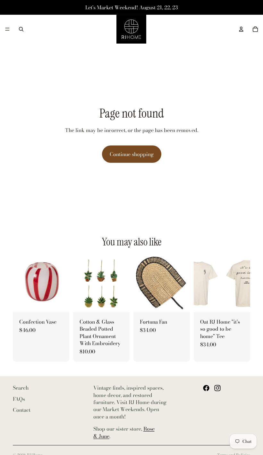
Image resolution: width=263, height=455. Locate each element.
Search (21, 388)
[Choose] (119, 302)
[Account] (241, 29)
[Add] (59, 302)
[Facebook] (206, 388)
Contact (21, 410)
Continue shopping (132, 154)
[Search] (21, 29)
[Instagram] (217, 388)
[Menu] (7, 29)
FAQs (19, 398)
